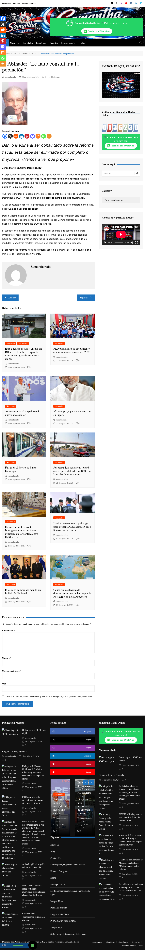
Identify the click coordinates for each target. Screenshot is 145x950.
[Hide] (1, 69)
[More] (49, 136)
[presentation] (85, 782)
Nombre (6, 657)
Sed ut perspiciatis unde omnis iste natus (68, 933)
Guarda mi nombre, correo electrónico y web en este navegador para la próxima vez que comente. (49, 696)
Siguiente (84, 297)
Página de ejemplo (58, 907)
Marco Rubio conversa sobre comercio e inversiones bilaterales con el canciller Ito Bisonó (33, 890)
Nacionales (15, 42)
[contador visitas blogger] (120, 127)
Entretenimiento (68, 42)
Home (53, 877)
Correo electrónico (11, 670)
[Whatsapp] (43, 136)
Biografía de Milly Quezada (14, 751)
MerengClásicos (57, 884)
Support (16, 3)
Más (83, 42)
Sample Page (56, 927)
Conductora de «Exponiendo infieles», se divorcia (33, 916)
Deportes (54, 42)
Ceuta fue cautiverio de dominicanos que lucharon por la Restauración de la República (72, 593)
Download (6, 3)
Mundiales (28, 42)
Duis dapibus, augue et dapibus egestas (67, 864)
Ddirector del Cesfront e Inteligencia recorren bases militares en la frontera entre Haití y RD (21, 532)
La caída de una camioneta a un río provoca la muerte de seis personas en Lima (131, 887)
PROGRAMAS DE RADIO (63, 920)
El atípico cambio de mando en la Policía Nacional (23, 591)
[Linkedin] (21, 136)
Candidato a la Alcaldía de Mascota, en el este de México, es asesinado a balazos (131, 864)
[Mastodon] (32, 136)
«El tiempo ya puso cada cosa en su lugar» (72, 413)
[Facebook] (4, 136)
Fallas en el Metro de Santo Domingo (21, 469)
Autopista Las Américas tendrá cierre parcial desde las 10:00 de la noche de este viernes (72, 471)
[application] (121, 234)
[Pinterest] (26, 136)
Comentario (8, 630)
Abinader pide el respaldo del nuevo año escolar (22, 413)
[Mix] (38, 136)
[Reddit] (15, 136)
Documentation (29, 3)
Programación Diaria (59, 914)
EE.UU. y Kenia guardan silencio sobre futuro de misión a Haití (130, 817)
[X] (10, 136)
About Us (54, 844)
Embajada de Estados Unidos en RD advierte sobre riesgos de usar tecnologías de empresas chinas (23, 354)
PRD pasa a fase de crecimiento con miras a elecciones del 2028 (71, 350)
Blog (52, 851)
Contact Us (55, 857)
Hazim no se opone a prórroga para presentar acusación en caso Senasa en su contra (72, 526)
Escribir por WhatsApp (99, 31)
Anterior (12, 297)
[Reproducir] (105, 242)
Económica (41, 42)
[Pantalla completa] (136, 242)
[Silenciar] (131, 242)
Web (4, 683)
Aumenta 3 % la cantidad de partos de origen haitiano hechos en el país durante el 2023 (130, 840)
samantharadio (10, 77)
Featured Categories (59, 871)
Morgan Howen (57, 901)
